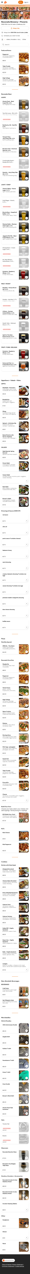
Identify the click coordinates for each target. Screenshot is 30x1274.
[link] (13, 39)
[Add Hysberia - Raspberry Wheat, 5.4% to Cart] (26, 277)
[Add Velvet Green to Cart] (26, 693)
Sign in (26, 2)
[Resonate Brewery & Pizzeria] (5, 2)
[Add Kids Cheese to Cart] (26, 838)
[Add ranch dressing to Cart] (26, 568)
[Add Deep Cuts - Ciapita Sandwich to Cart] (26, 946)
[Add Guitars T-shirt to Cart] (26, 1054)
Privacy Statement (17, 1264)
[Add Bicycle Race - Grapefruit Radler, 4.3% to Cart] (26, 218)
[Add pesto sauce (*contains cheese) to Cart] (26, 544)
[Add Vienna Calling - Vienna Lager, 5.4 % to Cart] (26, 194)
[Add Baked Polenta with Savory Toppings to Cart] (26, 441)
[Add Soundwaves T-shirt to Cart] (26, 1066)
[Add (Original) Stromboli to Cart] (26, 875)
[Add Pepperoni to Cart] (26, 60)
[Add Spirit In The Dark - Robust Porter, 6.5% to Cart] (26, 341)
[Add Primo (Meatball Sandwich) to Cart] (26, 898)
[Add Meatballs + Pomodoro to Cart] (26, 393)
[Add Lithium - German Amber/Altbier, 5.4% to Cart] (26, 317)
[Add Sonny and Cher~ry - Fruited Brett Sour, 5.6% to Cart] (26, 369)
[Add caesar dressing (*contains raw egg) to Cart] (26, 591)
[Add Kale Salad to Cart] (26, 492)
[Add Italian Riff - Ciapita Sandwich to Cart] (26, 934)
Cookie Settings (19, 1266)
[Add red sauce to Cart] (26, 520)
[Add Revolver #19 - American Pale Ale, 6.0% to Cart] (26, 154)
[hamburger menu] (2, 2)
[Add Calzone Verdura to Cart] (26, 922)
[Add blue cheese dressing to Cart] (26, 615)
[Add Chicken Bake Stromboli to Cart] (26, 886)
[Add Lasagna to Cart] (26, 969)
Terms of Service (6, 1264)
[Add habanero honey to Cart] (26, 556)
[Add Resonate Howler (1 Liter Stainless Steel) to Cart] (26, 1197)
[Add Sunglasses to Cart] (26, 1225)
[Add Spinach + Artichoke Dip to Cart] (26, 429)
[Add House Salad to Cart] (26, 469)
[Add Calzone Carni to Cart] (26, 910)
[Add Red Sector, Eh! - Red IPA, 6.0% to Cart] (26, 131)
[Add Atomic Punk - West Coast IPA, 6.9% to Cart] (26, 107)
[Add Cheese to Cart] (26, 800)
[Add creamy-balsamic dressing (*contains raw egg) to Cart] (26, 580)
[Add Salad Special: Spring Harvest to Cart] (26, 457)
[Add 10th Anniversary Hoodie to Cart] (26, 1030)
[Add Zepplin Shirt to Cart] (26, 1042)
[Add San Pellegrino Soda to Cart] (26, 1006)
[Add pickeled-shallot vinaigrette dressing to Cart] (26, 603)
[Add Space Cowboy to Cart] (26, 717)
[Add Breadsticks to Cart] (26, 405)
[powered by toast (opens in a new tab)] (8, 1260)
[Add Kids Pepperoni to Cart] (26, 850)
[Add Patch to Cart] (26, 1249)
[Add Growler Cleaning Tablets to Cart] (26, 1209)
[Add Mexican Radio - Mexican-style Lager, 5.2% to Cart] (26, 230)
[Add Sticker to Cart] (26, 1237)
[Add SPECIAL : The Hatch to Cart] (26, 652)
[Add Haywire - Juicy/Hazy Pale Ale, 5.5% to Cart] (26, 178)
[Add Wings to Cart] (26, 417)
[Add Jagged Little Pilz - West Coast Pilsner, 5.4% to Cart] (26, 242)
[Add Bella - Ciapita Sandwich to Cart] (26, 957)
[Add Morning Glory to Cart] (26, 741)
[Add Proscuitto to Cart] (26, 788)
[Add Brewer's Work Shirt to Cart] (26, 1101)
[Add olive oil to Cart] (26, 532)
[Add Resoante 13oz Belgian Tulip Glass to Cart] (26, 1169)
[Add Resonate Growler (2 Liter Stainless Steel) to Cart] (26, 1186)
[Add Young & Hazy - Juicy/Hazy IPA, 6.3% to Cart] (26, 142)
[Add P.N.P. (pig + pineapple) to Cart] (26, 753)
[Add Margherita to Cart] (26, 670)
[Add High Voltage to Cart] (26, 84)
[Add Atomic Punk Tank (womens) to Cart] (26, 1113)
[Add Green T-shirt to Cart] (26, 1078)
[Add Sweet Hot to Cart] (26, 764)
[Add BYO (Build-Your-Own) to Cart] (26, 820)
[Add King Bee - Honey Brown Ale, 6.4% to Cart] (26, 293)
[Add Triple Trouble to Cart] (26, 72)
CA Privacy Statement (8, 1266)
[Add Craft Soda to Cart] (26, 994)
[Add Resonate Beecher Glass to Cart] (26, 1158)
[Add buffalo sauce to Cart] (26, 627)
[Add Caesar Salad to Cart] (26, 480)
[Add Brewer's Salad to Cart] (26, 504)
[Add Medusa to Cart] (26, 729)
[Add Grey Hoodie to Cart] (26, 1090)
